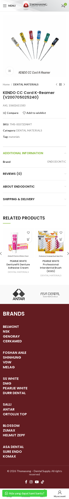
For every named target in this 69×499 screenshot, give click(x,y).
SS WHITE (11, 378)
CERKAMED (12, 341)
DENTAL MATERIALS (26, 84)
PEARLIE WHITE (15, 388)
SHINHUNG (12, 357)
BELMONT (11, 326)
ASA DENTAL (13, 446)
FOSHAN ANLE (14, 352)
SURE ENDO (12, 451)
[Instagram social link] (31, 482)
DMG (7, 383)
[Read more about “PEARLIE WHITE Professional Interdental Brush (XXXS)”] (61, 239)
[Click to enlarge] (9, 71)
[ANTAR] (18, 294)
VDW (7, 362)
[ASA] (50, 294)
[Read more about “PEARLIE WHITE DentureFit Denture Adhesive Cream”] (28, 239)
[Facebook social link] (26, 482)
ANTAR (9, 409)
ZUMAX (9, 430)
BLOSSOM (11, 425)
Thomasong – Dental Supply (33, 471)
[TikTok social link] (42, 482)
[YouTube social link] (37, 482)
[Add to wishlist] (28, 232)
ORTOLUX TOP (15, 414)
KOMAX (9, 456)
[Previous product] (56, 85)
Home (6, 84)
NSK (6, 331)
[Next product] (64, 85)
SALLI (7, 404)
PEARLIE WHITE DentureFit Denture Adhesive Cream (18, 264)
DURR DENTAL (14, 392)
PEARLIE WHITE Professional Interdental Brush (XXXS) (51, 266)
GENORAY (11, 336)
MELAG (9, 367)
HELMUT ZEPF (14, 435)
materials (14, 136)
